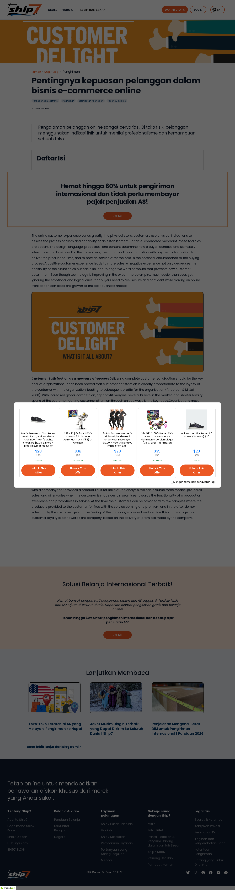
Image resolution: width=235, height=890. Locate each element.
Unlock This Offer (38, 470)
